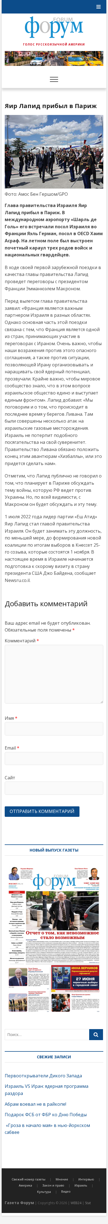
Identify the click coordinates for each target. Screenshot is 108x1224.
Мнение (62, 1179)
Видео (66, 1191)
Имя (11, 718)
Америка (25, 1185)
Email (12, 748)
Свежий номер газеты (28, 1179)
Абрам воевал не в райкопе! (36, 1104)
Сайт (10, 778)
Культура (44, 1192)
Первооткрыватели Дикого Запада (43, 1076)
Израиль (80, 1185)
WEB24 (76, 1203)
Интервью (86, 1179)
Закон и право (53, 1185)
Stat (88, 1203)
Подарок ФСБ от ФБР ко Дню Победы (46, 1115)
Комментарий (22, 641)
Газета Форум (19, 1202)
